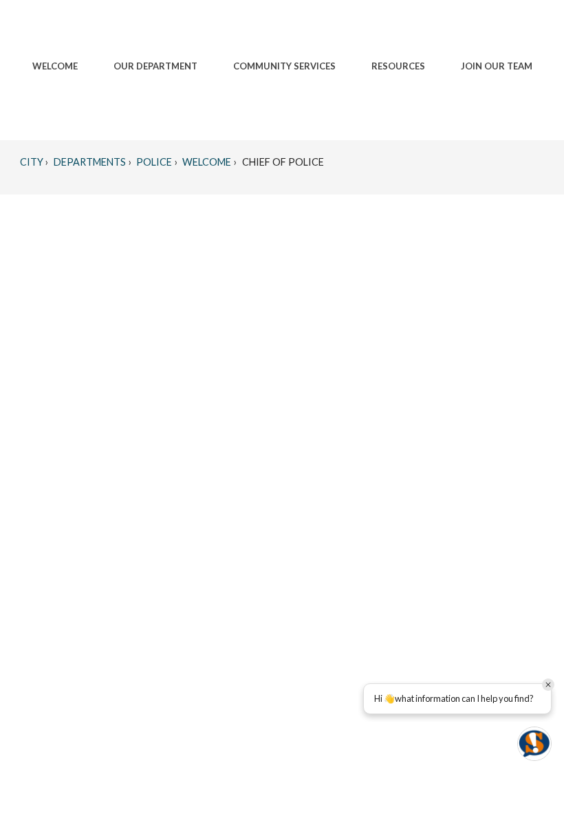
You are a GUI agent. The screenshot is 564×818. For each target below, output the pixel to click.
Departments (89, 162)
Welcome (205, 162)
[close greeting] (548, 684)
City (31, 162)
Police (153, 162)
